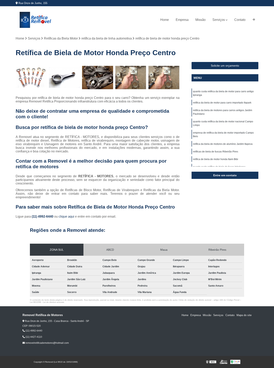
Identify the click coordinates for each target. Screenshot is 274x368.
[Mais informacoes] (253, 20)
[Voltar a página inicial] (36, 20)
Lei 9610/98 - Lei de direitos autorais (47, 302)
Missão (200, 19)
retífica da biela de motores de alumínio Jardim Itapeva (223, 144)
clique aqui (66, 216)
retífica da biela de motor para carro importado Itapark (222, 102)
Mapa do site (244, 315)
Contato (240, 19)
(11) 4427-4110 (33, 337)
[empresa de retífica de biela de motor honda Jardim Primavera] (163, 77)
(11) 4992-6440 (43, 216)
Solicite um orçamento (225, 65)
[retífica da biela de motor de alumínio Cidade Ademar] (130, 77)
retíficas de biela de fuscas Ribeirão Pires (215, 151)
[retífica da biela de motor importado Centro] (97, 77)
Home (164, 19)
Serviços (218, 19)
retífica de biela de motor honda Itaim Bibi (215, 159)
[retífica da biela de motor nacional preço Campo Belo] (64, 77)
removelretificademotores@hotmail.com (47, 343)
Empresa (182, 19)
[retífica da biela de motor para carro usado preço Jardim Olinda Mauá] (31, 77)
